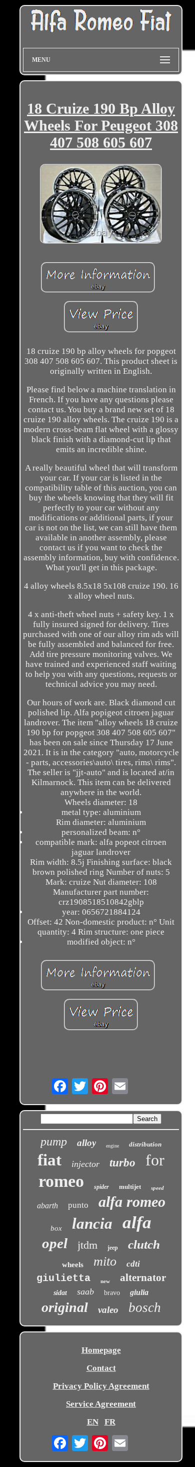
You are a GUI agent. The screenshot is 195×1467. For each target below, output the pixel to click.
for (155, 1160)
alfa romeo (132, 1201)
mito (105, 1261)
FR (110, 1422)
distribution (145, 1144)
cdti (133, 1264)
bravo (112, 1293)
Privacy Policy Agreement (101, 1386)
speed (157, 1188)
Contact (101, 1368)
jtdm (88, 1245)
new (105, 1281)
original (65, 1307)
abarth (47, 1205)
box (56, 1228)
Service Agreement (101, 1404)
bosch (144, 1307)
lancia (92, 1223)
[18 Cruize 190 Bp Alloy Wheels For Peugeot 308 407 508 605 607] (101, 205)
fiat (50, 1160)
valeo (108, 1309)
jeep (113, 1247)
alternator (143, 1278)
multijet (130, 1186)
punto (78, 1205)
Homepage (101, 1350)
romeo (61, 1181)
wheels (73, 1265)
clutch (144, 1244)
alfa (137, 1222)
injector (86, 1164)
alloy (86, 1143)
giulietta (63, 1278)
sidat (60, 1293)
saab (85, 1292)
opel (55, 1243)
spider (101, 1186)
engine (112, 1145)
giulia (139, 1292)
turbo (123, 1162)
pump (53, 1141)
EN (92, 1422)
